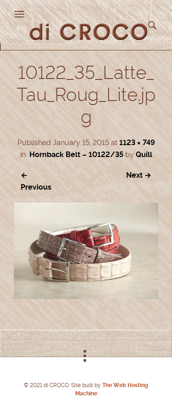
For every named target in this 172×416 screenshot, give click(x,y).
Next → (138, 175)
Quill (144, 154)
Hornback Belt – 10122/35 (76, 154)
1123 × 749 (137, 142)
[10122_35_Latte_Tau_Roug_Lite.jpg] (86, 296)
